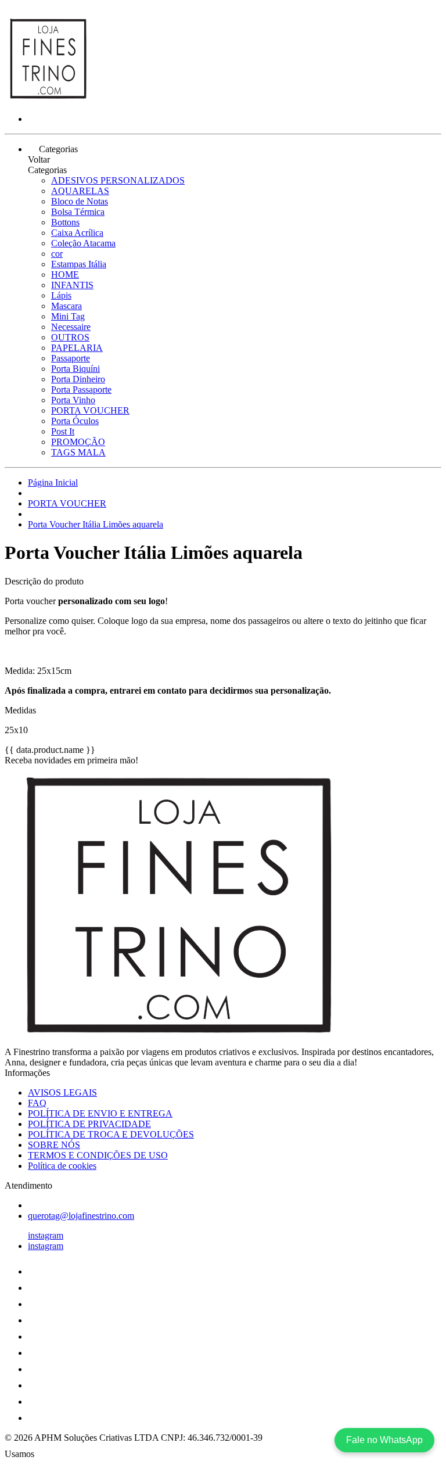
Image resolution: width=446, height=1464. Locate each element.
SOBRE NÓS (54, 1145)
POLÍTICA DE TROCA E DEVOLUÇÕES (111, 1134)
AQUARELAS (80, 191)
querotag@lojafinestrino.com (81, 1216)
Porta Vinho (73, 400)
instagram (45, 1235)
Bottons (65, 222)
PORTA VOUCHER (90, 410)
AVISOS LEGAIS (62, 1092)
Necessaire (71, 327)
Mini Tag (68, 316)
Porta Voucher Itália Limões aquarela (95, 524)
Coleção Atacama (83, 243)
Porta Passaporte (81, 389)
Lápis (61, 295)
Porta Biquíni (75, 369)
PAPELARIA (77, 348)
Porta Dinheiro (78, 379)
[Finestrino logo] (48, 99)
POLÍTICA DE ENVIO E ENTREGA (100, 1113)
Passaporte (70, 358)
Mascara (66, 306)
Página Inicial (53, 482)
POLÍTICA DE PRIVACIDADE (89, 1124)
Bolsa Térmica (78, 212)
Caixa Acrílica (77, 233)
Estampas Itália (78, 264)
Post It (62, 431)
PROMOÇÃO (78, 442)
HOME (65, 274)
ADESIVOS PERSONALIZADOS (118, 180)
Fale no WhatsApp (384, 1440)
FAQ (37, 1103)
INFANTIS (72, 285)
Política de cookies (62, 1166)
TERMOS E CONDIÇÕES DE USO (98, 1155)
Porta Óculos (75, 421)
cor (57, 254)
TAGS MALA (78, 452)
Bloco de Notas (79, 201)
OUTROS (70, 337)
